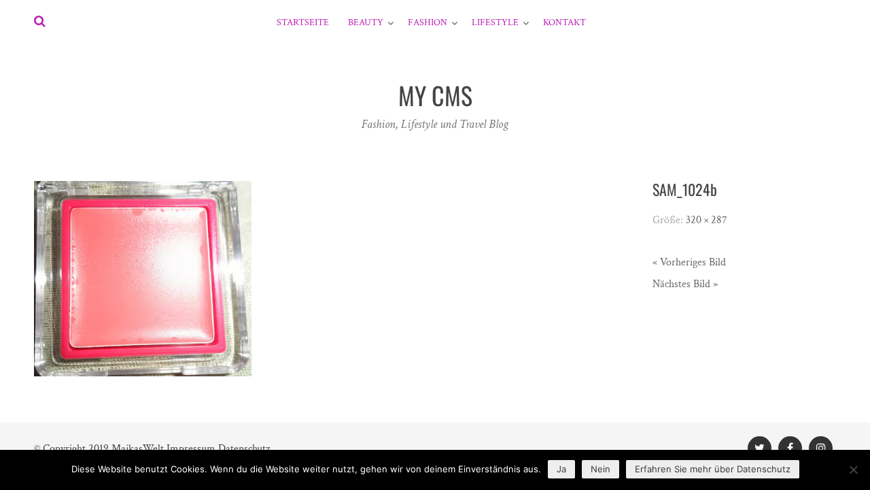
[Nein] (853, 469)
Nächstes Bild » (685, 284)
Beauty (365, 22)
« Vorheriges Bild (689, 262)
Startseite (303, 22)
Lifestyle (495, 22)
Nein (600, 468)
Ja (561, 468)
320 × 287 (706, 220)
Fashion (427, 22)
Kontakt (564, 22)
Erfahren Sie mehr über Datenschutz (712, 468)
